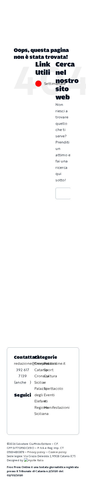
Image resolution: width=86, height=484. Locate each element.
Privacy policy (36, 452)
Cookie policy (57, 452)
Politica (50, 363)
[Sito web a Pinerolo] (33, 460)
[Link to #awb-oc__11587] (13, 10)
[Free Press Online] (62, 5)
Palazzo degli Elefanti (41, 395)
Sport (48, 369)
